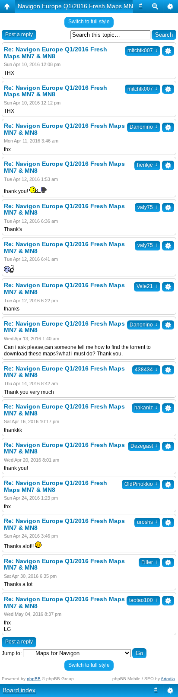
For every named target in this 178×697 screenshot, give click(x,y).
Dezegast (144, 446)
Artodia (168, 678)
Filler (149, 562)
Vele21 (147, 286)
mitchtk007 (142, 51)
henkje (147, 165)
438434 (146, 370)
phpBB (34, 678)
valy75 (147, 207)
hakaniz (146, 408)
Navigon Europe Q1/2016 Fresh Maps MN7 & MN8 (87, 6)
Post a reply (19, 35)
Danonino (144, 127)
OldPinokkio (141, 484)
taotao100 (143, 600)
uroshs (147, 522)
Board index (19, 690)
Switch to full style (89, 22)
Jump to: (12, 653)
